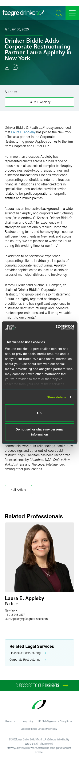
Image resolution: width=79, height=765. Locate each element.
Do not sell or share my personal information (39, 431)
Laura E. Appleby (40, 102)
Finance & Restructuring (25, 653)
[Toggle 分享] (15, 67)
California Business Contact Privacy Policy (39, 728)
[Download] (7, 67)
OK (39, 413)
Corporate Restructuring (24, 659)
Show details (56, 397)
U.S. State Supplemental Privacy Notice (55, 721)
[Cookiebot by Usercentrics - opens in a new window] (56, 327)
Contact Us (10, 721)
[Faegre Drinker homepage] (23, 13)
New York (11, 610)
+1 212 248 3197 (15, 615)
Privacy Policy (27, 721)
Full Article (18, 490)
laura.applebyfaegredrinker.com (26, 619)
